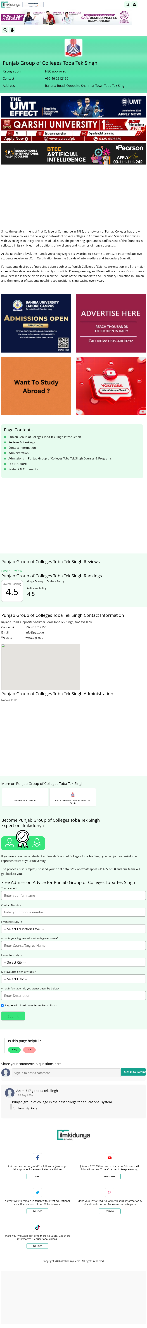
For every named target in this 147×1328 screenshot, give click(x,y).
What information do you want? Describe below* (30, 988)
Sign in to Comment (135, 1072)
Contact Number (11, 905)
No (29, 1050)
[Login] (134, 4)
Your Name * (9, 888)
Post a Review (11, 571)
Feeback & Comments (23, 469)
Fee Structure (17, 464)
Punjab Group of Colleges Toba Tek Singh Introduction (44, 437)
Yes (14, 1050)
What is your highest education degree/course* (29, 938)
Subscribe (109, 1176)
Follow (37, 1211)
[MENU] (143, 4)
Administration (18, 453)
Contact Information (22, 448)
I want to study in (11, 921)
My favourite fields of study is (19, 971)
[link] (33, 4)
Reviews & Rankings (21, 442)
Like (37, 1176)
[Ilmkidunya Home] (10, 4)
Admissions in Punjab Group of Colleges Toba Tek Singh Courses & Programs (60, 458)
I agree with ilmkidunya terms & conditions (31, 1005)
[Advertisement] (73, 194)
